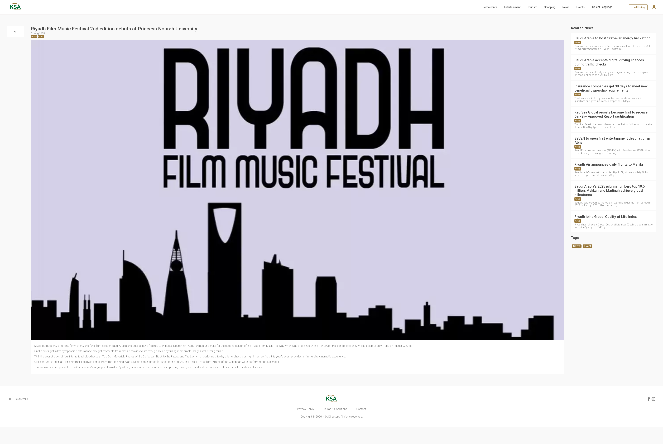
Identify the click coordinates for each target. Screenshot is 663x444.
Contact (361, 409)
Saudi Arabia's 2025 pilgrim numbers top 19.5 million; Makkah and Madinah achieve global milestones (609, 190)
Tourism (532, 7)
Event (587, 246)
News (565, 7)
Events (580, 7)
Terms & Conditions (335, 409)
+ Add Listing (638, 7)
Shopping (549, 7)
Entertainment (512, 7)
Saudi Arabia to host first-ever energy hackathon (612, 38)
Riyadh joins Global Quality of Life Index (605, 217)
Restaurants (490, 7)
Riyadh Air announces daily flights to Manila (608, 164)
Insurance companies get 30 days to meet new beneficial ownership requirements (610, 88)
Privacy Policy (305, 409)
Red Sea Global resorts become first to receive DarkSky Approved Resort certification (610, 114)
